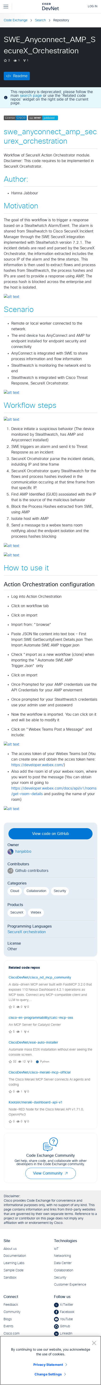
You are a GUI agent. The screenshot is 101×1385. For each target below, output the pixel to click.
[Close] (94, 1343)
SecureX (16, 912)
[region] (50, 1360)
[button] (66, 1173)
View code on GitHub (50, 834)
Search (40, 20)
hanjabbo (23, 851)
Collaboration (36, 891)
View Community (47, 1173)
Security (60, 891)
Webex (36, 912)
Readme (20, 76)
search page (31, 96)
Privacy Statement (48, 1365)
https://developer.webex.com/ (37, 765)
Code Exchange (15, 20)
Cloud (14, 891)
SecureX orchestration (27, 932)
